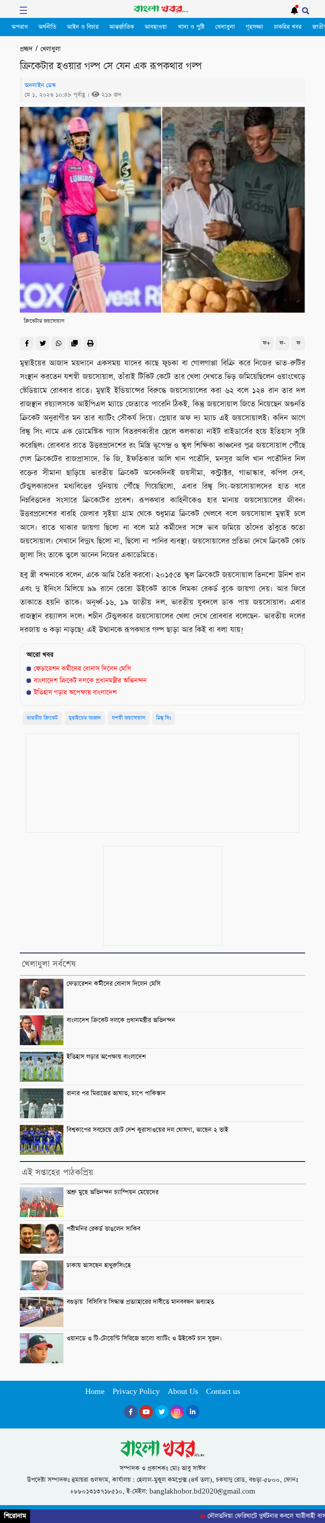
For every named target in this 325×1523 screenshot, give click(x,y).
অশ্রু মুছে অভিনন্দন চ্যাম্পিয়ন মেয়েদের (113, 1192)
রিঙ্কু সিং (163, 718)
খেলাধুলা (225, 27)
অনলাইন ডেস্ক (40, 85)
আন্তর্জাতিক (121, 27)
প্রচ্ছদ (26, 49)
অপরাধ (19, 27)
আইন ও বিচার (83, 27)
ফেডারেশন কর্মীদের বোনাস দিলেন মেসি (82, 668)
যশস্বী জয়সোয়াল (128, 718)
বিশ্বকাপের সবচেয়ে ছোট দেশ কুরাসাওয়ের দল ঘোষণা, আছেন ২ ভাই (147, 1130)
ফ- (282, 343)
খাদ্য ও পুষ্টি (191, 27)
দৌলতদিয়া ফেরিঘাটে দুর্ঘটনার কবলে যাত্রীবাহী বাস (254, 1516)
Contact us (223, 1391)
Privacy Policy (136, 1391)
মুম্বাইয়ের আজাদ (85, 718)
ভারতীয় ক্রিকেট (42, 718)
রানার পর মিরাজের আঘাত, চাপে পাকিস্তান (116, 1093)
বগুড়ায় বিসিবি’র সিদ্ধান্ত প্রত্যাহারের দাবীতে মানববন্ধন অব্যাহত (140, 1302)
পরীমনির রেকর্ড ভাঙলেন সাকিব (103, 1229)
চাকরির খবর (288, 27)
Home (95, 1391)
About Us (183, 1391)
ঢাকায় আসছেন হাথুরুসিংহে (99, 1265)
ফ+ (266, 343)
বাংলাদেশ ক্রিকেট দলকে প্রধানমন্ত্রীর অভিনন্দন (90, 680)
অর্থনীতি (47, 27)
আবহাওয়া (156, 27)
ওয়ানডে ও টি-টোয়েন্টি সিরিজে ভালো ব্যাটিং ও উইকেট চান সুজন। (144, 1338)
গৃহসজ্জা (254, 27)
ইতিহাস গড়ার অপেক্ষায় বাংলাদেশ (75, 692)
